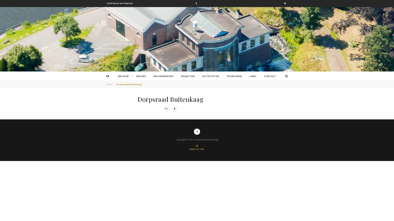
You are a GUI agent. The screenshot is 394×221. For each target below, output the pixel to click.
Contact (270, 76)
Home (109, 84)
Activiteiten (210, 76)
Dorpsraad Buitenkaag (120, 3)
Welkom (123, 76)
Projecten (188, 76)
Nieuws (141, 76)
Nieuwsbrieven (163, 76)
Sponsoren (234, 76)
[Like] (166, 109)
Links (252, 76)
